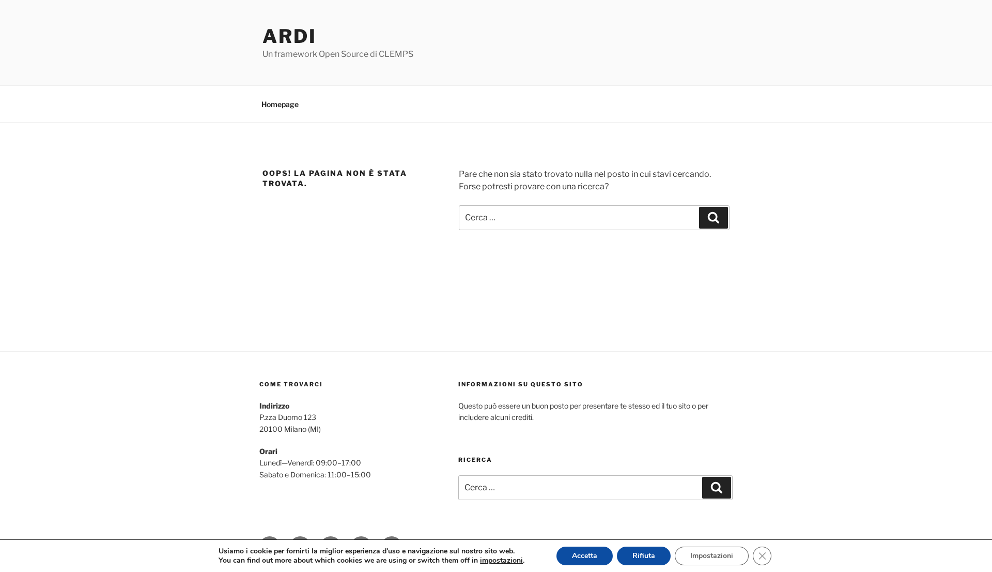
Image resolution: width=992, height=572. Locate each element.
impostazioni (501, 560)
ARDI (289, 36)
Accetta (584, 556)
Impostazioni (711, 556)
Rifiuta (643, 556)
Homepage (280, 104)
